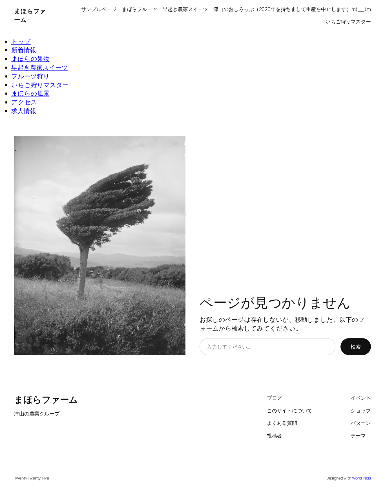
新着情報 (23, 50)
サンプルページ (98, 9)
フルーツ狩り (30, 76)
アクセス (24, 102)
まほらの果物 (30, 58)
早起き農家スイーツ (185, 9)
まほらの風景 (30, 93)
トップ (21, 41)
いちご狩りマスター (348, 21)
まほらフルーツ (139, 9)
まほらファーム (46, 399)
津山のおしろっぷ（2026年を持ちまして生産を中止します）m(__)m (292, 9)
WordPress (361, 478)
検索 (356, 346)
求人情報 (23, 111)
